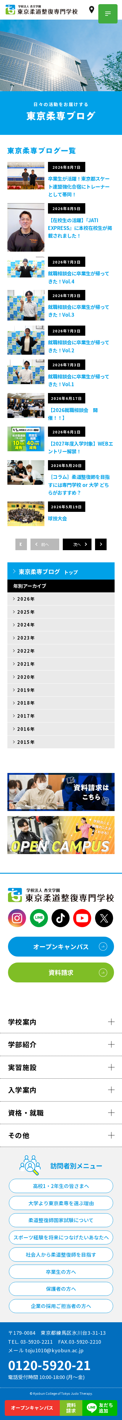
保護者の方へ (61, 1288)
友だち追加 (106, 1408)
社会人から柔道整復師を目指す (61, 1254)
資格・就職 (26, 1112)
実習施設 (22, 1067)
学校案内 (22, 1022)
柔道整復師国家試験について (61, 1220)
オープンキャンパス (32, 1407)
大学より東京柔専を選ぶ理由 (61, 1203)
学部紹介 (22, 1044)
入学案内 (22, 1090)
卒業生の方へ (61, 1271)
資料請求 (71, 1408)
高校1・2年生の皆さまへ (61, 1185)
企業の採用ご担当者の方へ (61, 1305)
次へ (77, 544)
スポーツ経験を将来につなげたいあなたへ (61, 1237)
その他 (18, 1135)
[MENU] (108, 13)
